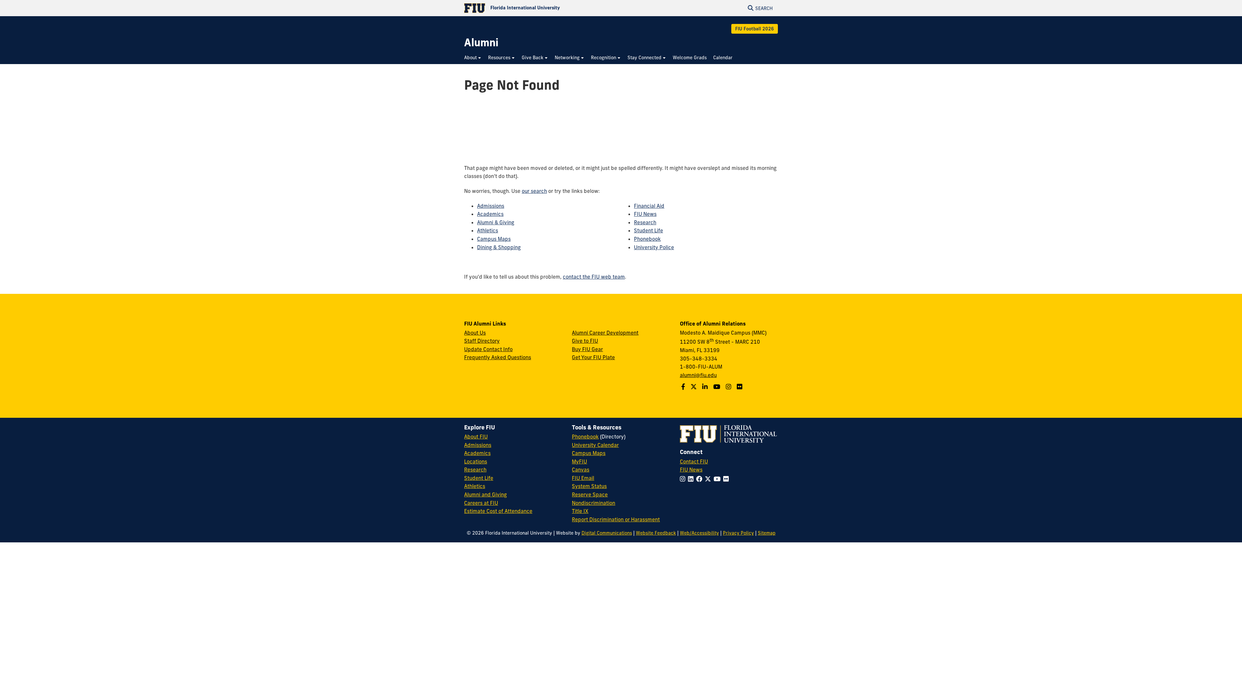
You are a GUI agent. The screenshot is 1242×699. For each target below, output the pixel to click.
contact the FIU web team (594, 276)
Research (645, 222)
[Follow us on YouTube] (717, 387)
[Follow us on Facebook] (684, 387)
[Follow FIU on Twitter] (709, 478)
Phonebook (647, 239)
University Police (654, 247)
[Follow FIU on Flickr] (727, 478)
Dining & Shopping (499, 247)
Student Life (648, 230)
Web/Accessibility (699, 533)
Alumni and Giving (485, 494)
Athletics (487, 230)
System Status (589, 486)
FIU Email (583, 478)
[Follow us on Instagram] (729, 387)
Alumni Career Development (605, 332)
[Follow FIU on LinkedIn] (692, 478)
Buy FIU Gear (587, 349)
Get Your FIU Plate (593, 357)
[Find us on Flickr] (740, 387)
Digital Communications (607, 533)
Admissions (490, 206)
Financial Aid (649, 206)
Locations (475, 461)
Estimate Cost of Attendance (498, 511)
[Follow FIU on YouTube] (718, 478)
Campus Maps (494, 239)
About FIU (476, 436)
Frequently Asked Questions (497, 357)
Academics (490, 214)
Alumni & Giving (495, 222)
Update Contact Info (488, 349)
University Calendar (595, 445)
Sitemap (767, 533)
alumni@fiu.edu (698, 375)
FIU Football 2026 (754, 29)
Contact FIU (694, 461)
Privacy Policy (738, 533)
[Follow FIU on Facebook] (700, 478)
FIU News (645, 214)
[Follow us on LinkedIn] (706, 387)
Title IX (580, 511)
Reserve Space (590, 494)
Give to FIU (585, 341)
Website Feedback (656, 533)
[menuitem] (473, 57)
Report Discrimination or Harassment (616, 519)
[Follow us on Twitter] (694, 387)
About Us (475, 332)
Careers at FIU (481, 503)
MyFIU (579, 461)
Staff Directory (482, 341)
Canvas (580, 469)
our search (534, 191)
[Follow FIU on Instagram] (684, 478)
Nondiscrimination (593, 503)
